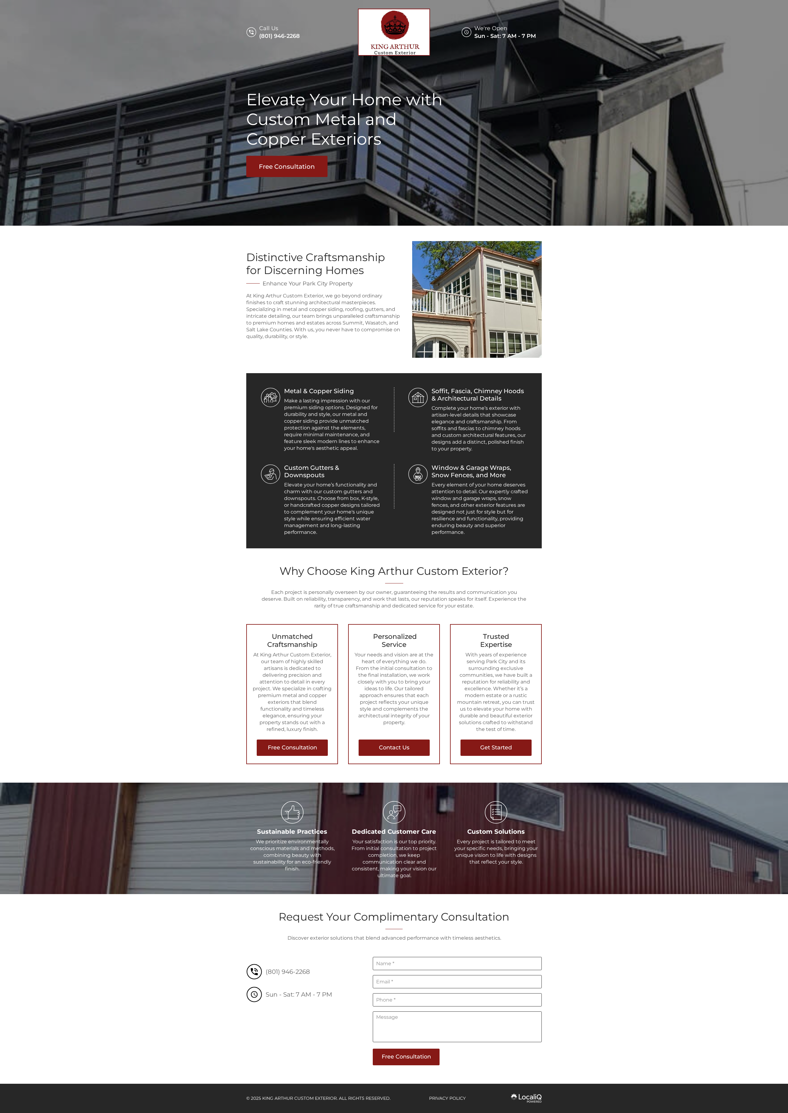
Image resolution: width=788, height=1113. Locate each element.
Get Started (496, 747)
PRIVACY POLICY (447, 1098)
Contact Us (394, 747)
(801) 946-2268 (279, 36)
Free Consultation (287, 166)
